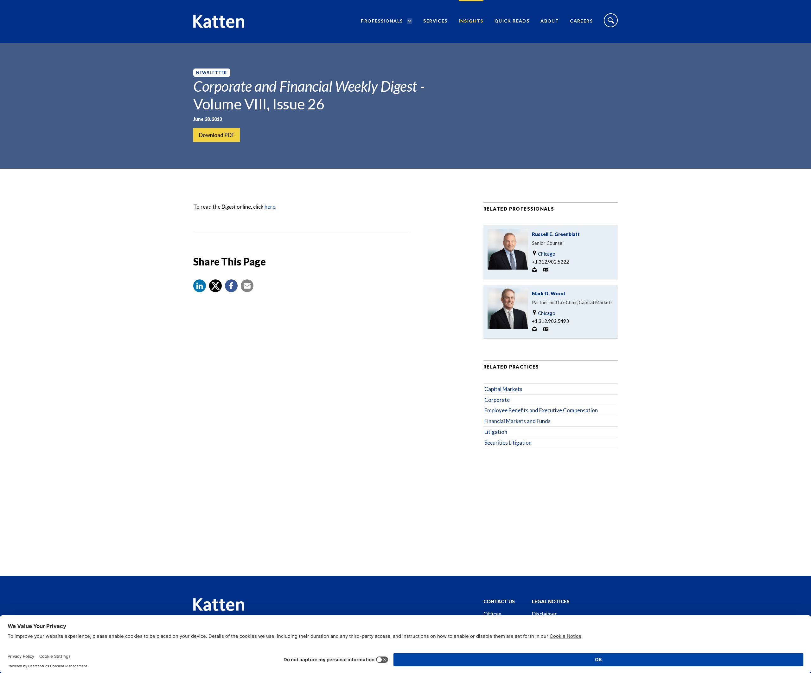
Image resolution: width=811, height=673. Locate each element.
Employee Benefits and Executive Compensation (541, 410)
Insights (471, 20)
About (549, 20)
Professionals (382, 20)
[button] (199, 285)
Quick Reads (512, 20)
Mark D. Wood (548, 293)
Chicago (546, 254)
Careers (581, 20)
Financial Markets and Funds (517, 421)
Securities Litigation (508, 442)
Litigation (495, 431)
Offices (492, 614)
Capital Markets (503, 389)
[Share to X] (215, 285)
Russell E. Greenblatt (556, 234)
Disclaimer (544, 614)
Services (435, 20)
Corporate (497, 399)
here (270, 206)
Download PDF (216, 135)
